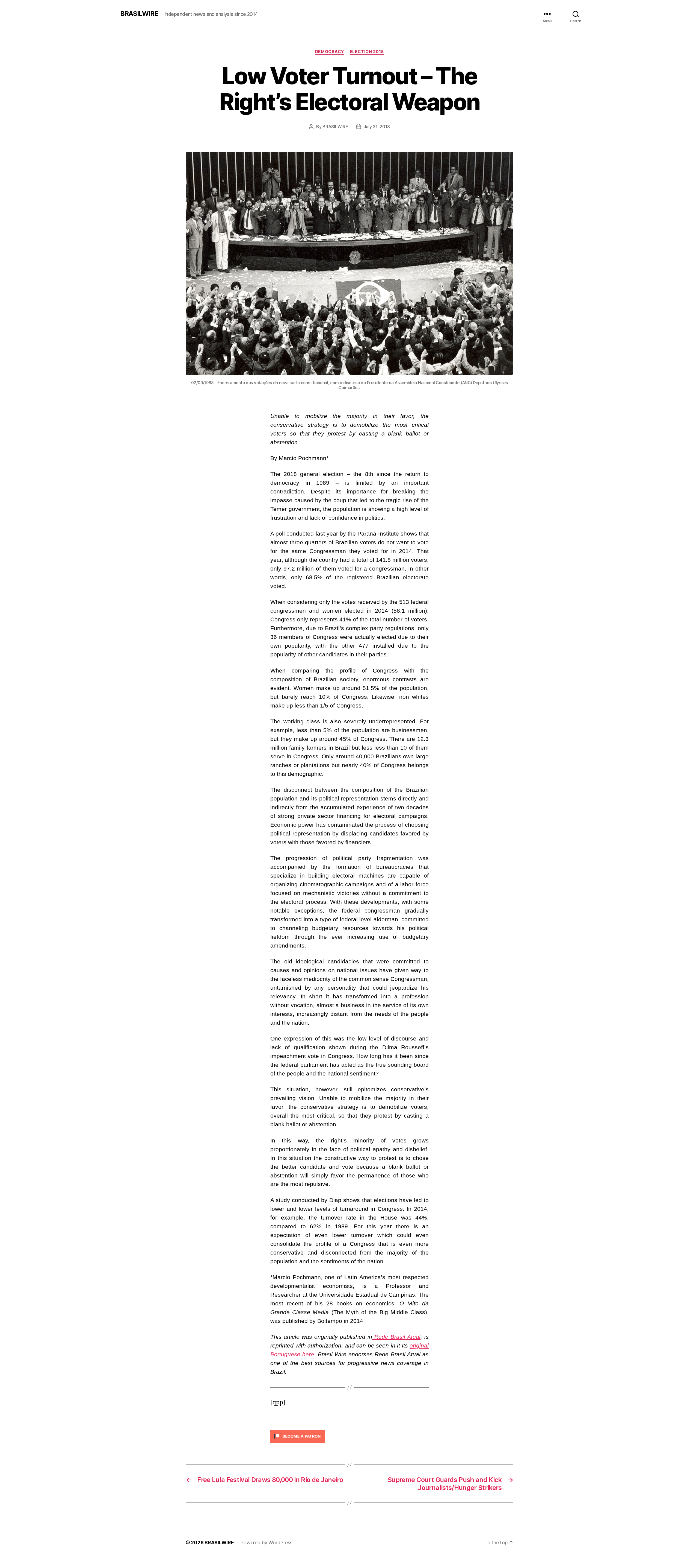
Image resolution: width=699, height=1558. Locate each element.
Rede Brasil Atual (396, 1337)
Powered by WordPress (266, 1542)
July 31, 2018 (377, 126)
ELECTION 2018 (367, 51)
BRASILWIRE (139, 13)
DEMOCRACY (329, 51)
